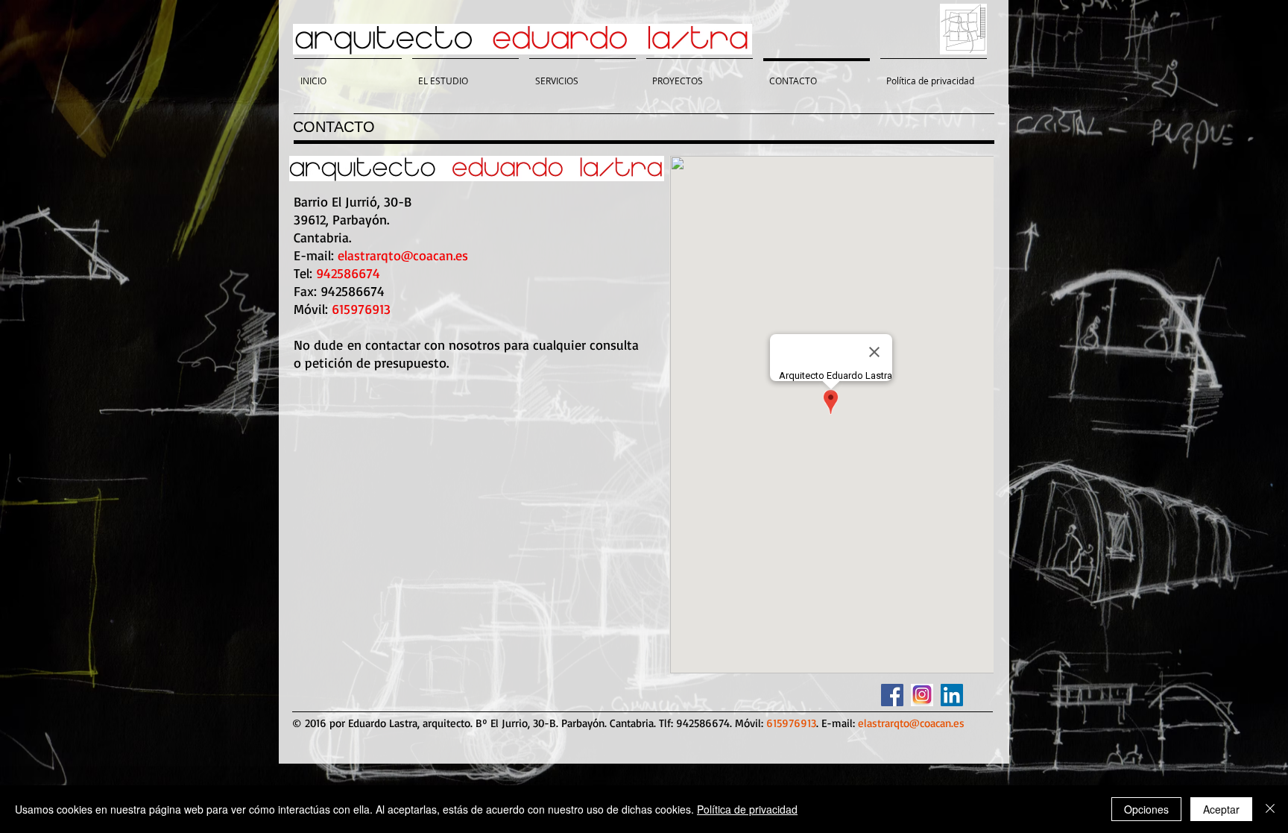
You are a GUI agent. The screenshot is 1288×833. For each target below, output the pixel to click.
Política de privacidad (747, 809)
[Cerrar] (1270, 809)
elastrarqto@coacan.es (403, 255)
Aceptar (1221, 809)
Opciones (1146, 809)
